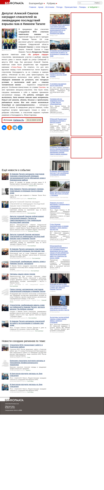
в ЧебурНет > (93, 7)
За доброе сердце (38, 54)
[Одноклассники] (9, 127)
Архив (40, 7)
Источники (49, 7)
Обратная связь (10, 406)
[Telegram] (14, 127)
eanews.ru (8, 50)
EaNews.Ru (18, 120)
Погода (59, 7)
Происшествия (70, 7)
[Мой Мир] (20, 127)
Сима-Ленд (16, 67)
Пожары (82, 7)
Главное (32, 7)
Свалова (42, 87)
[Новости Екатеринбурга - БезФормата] (12, 2)
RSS (20, 410)
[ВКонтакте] (4, 127)
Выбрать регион (10, 408)
